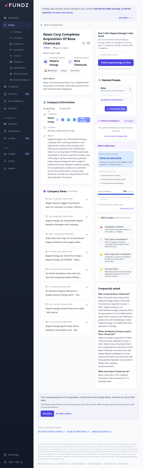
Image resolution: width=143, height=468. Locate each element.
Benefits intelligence (95, 463)
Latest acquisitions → (102, 431)
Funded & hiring (63, 463)
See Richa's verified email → (112, 100)
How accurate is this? (127, 208)
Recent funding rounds (46, 463)
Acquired (65, 108)
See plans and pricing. (62, 12)
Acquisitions (123, 463)
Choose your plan (117, 109)
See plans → (124, 17)
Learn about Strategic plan (116, 136)
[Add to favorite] (83, 43)
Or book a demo (63, 413)
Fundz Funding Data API (128, 456)
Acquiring (49, 108)
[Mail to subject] (88, 43)
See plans (47, 413)
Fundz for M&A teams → (78, 431)
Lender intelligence (78, 463)
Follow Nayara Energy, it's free (116, 62)
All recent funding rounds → (51, 431)
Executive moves (110, 463)
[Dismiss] (133, 17)
